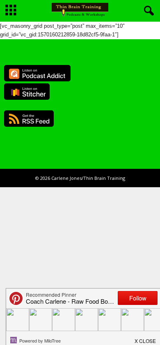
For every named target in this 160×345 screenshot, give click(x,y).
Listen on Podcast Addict (37, 73)
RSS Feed (29, 118)
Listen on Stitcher (27, 91)
